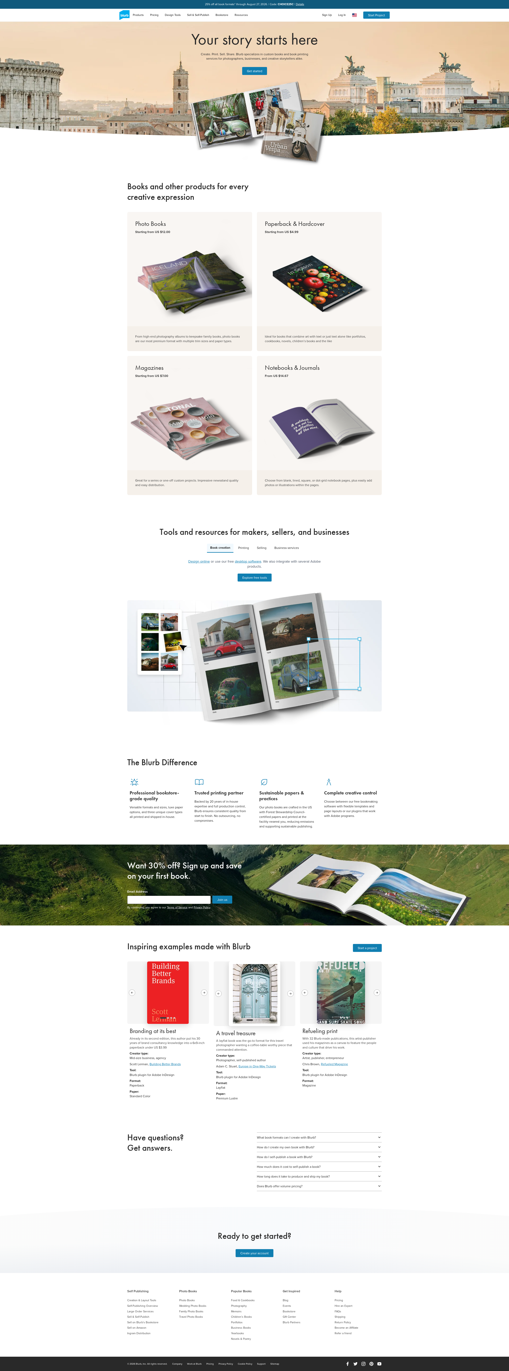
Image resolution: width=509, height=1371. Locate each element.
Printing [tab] (243, 548)
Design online (199, 561)
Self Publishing (138, 1291)
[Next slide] (204, 992)
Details (300, 4)
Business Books (241, 1328)
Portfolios (237, 1322)
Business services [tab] (286, 548)
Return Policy (343, 1322)
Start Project (376, 15)
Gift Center (289, 1317)
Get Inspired (291, 1291)
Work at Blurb (194, 1363)
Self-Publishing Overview (142, 1306)
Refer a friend (343, 1333)
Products (138, 15)
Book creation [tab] (220, 547)
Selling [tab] (261, 548)
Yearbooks (237, 1333)
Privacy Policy (202, 907)
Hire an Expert (343, 1306)
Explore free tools (254, 577)
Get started (254, 71)
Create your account (254, 1253)
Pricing (154, 15)
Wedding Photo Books (192, 1306)
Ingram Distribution (139, 1333)
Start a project (367, 948)
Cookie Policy (245, 1363)
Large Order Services (140, 1311)
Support (261, 1363)
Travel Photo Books (191, 1317)
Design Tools (173, 15)
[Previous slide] (132, 992)
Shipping (340, 1317)
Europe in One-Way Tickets (257, 1066)
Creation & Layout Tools (141, 1300)
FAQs (338, 1311)
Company (177, 1363)
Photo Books (188, 1291)
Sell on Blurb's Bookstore (142, 1322)
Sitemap (274, 1363)
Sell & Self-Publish (198, 15)
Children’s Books (241, 1317)
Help (338, 1291)
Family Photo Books (191, 1311)
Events (287, 1306)
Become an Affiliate (346, 1328)
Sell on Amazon (136, 1328)
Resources (241, 15)
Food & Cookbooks (243, 1300)
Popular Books (241, 1291)
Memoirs (236, 1311)
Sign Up (327, 15)
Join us (222, 899)
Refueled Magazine (334, 1064)
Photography (239, 1306)
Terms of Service (177, 907)
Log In (342, 15)
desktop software (248, 561)
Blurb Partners (291, 1322)
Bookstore (222, 15)
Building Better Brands (165, 1064)
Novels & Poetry (241, 1339)
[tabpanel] (254, 642)
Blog (285, 1300)
